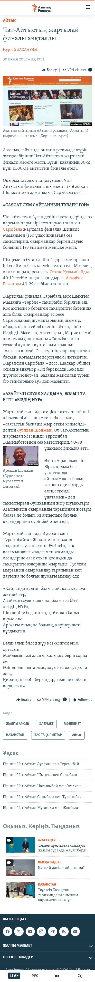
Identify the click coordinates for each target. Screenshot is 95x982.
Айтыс (10, 21)
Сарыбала (13, 229)
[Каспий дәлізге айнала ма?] (20, 867)
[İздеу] (79, 976)
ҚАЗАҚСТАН (47, 885)
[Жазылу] (75, 931)
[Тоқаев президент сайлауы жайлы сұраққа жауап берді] (20, 845)
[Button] (49, 70)
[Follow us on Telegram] (52, 931)
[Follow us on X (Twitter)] (18, 931)
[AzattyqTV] (57, 976)
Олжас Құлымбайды (69, 272)
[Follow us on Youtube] (30, 931)
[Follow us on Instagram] (41, 931)
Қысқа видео (49, 862)
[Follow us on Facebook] (7, 931)
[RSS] (63, 931)
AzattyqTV (47, 840)
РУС (35, 976)
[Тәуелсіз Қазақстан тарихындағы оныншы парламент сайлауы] (20, 890)
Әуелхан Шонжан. (35, 430)
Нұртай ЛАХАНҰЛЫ (20, 50)
